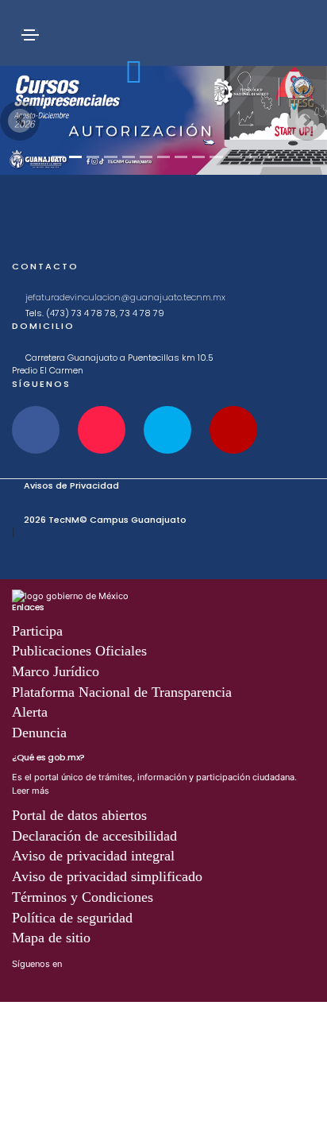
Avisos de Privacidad (71, 485)
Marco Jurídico (55, 671)
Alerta (30, 712)
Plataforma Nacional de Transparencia (122, 692)
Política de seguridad (72, 918)
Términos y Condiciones (82, 897)
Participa (37, 631)
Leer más (30, 790)
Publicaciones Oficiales (79, 651)
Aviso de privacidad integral (93, 856)
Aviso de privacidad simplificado (107, 876)
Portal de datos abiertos (79, 815)
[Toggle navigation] (29, 34)
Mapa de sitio (51, 937)
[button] (20, 121)
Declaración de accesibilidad (94, 836)
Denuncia (39, 733)
